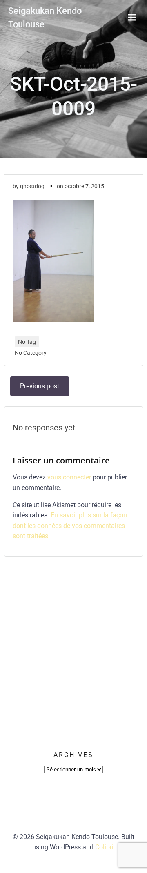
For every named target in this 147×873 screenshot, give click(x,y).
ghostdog (32, 186)
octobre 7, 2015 (84, 186)
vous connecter (69, 477)
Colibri (104, 847)
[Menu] (132, 17)
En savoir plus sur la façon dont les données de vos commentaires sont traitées (70, 525)
